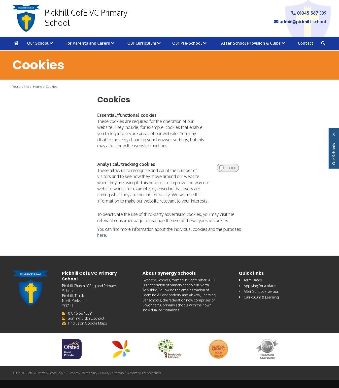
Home (37, 87)
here (101, 235)
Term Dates (253, 280)
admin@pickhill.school (302, 21)
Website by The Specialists (144, 373)
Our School (38, 43)
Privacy (104, 373)
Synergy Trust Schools (334, 148)
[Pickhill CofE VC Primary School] (26, 18)
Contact (305, 43)
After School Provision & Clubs (251, 43)
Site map (118, 373)
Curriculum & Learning (261, 297)
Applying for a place (260, 285)
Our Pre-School (187, 43)
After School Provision (261, 291)
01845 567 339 (311, 13)
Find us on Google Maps (87, 323)
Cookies (73, 373)
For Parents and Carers (88, 43)
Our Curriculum (142, 43)
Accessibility (89, 373)
